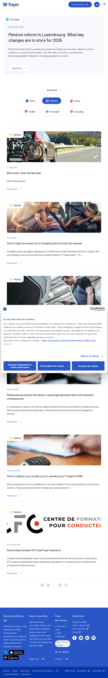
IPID (57, 671)
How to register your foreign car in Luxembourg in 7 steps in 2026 (44, 476)
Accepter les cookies (88, 366)
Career (75, 632)
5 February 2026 (13, 470)
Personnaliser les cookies (52, 366)
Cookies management (11, 674)
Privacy (14, 671)
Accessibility (26, 674)
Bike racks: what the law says (24, 172)
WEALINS (68, 671)
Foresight (55, 111)
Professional (77, 622)
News (32, 100)
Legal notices (24, 671)
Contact (59, 659)
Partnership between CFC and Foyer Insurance (34, 550)
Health (31, 111)
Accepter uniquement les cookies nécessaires (20, 365)
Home (77, 100)
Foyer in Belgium (79, 625)
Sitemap (6, 671)
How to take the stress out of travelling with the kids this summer (44, 243)
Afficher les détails (90, 356)
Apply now (34, 659)
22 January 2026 (13, 544)
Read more (21, 68)
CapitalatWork (82, 671)
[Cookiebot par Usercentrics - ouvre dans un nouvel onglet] (92, 309)
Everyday (79, 111)
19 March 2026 (13, 389)
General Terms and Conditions (42, 671)
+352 (63, 652)
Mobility (54, 100)
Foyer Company (79, 629)
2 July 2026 (11, 238)
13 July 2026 (12, 167)
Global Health (97, 671)
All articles (52, 90)
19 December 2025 (15, 27)
